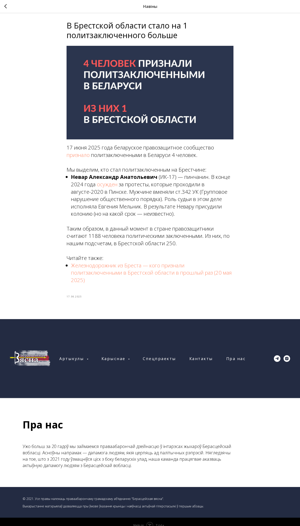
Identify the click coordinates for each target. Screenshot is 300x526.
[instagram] (287, 358)
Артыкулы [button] (72, 358)
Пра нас (236, 358)
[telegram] (277, 358)
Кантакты (201, 358)
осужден (108, 184)
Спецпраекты (159, 358)
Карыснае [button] (114, 358)
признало (79, 154)
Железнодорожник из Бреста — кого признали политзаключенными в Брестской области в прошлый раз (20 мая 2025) (151, 273)
